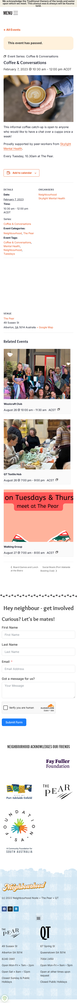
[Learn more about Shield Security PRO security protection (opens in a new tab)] (5, 998)
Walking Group (13, 546)
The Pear (28, 233)
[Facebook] (4, 908)
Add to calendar (22, 172)
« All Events (12, 29)
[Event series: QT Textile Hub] (57, 480)
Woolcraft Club (13, 403)
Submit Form (14, 722)
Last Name (10, 644)
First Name (10, 627)
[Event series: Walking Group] (57, 552)
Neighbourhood (13, 233)
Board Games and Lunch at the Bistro (24, 569)
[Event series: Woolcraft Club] (58, 409)
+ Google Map (45, 327)
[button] (39, 918)
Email (5, 661)
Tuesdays (9, 253)
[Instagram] (10, 908)
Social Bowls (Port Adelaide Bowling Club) (55, 569)
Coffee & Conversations (17, 223)
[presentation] (37, 374)
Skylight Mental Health (51, 198)
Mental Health (12, 246)
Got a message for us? (18, 679)
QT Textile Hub (12, 474)
